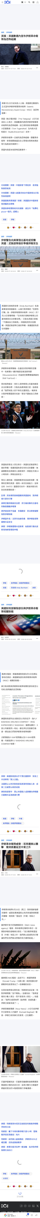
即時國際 (9, 32)
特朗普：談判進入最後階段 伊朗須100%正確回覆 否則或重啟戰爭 (19, 1140)
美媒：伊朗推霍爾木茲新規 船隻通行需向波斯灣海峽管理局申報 (19, 528)
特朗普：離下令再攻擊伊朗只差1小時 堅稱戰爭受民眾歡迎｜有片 (19, 1133)
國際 (2, 32)
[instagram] (25, 1206)
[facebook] (21, 1206)
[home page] (7, 2)
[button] (37, 67)
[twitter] (37, 1206)
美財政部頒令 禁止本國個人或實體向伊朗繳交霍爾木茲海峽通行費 (19, 793)
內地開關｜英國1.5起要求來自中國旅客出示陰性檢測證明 (20, 194)
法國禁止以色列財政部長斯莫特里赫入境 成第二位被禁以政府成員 (19, 785)
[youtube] (29, 1206)
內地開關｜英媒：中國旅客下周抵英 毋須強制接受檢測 (19, 187)
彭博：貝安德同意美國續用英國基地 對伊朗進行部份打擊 (19, 497)
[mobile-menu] (2, 2)
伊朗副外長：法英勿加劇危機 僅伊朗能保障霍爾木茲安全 (19, 520)
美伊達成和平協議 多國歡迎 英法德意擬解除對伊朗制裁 (19, 512)
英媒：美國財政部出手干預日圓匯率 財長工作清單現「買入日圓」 (19, 778)
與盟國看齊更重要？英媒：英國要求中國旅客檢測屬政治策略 (19, 202)
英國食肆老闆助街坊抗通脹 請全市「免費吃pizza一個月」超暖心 (19, 210)
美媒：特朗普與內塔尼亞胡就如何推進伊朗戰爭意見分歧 (19, 1125)
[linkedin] (33, 1206)
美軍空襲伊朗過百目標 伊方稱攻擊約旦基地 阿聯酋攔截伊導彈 (20, 505)
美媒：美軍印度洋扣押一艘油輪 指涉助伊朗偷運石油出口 (19, 1148)
